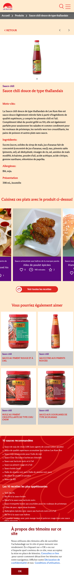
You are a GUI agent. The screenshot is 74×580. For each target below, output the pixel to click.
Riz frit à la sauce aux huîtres (17, 515)
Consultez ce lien (50, 553)
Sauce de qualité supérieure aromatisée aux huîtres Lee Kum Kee (33, 451)
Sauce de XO (10, 479)
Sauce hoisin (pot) (12, 469)
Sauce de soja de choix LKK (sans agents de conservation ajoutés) (34, 447)
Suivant (68, 30)
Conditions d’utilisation (47, 563)
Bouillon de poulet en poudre (17, 476)
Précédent (60, 30)
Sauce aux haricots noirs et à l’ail (19, 461)
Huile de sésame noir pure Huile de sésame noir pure (28, 472)
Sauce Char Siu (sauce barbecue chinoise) (23, 458)
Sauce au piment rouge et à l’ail (18, 465)
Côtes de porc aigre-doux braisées (19, 508)
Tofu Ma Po (9, 493)
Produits (19, 15)
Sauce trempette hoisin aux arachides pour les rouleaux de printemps (35, 504)
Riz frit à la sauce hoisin (15, 497)
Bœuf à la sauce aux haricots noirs (19, 500)
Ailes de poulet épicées (37, 265)
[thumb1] (37, 232)
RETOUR (11, 30)
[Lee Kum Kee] (7, 7)
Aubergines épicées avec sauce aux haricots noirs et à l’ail (30, 511)
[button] (61, 6)
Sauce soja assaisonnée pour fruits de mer (23, 454)
